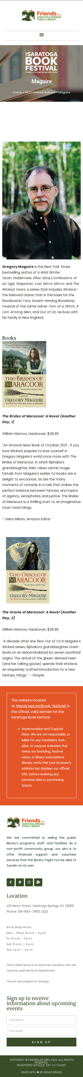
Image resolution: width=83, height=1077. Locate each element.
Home (17, 92)
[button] (41, 34)
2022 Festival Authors (40, 92)
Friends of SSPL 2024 (42, 1060)
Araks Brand (53, 1072)
